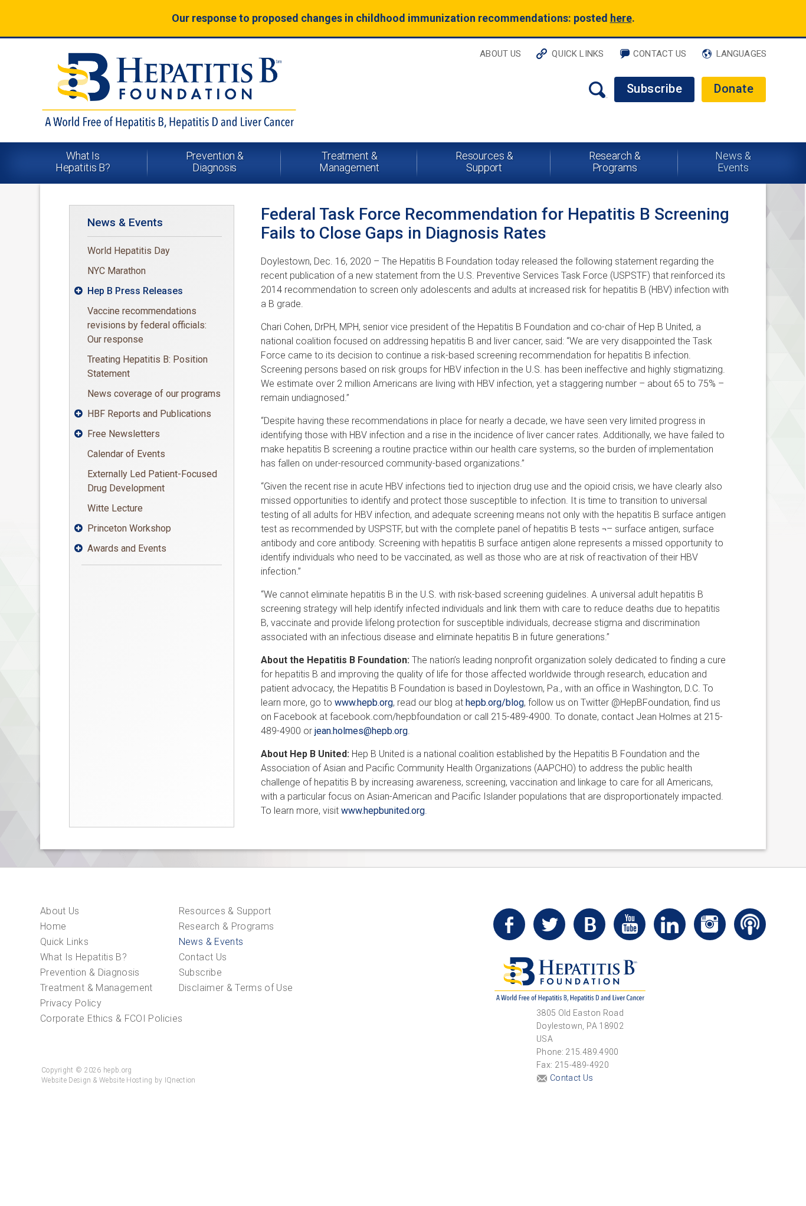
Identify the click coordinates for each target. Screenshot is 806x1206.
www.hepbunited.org (383, 810)
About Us (500, 53)
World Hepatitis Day (128, 250)
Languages (741, 53)
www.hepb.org (364, 702)
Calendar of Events (126, 453)
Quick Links (578, 53)
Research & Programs (615, 161)
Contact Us (660, 53)
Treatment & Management (349, 161)
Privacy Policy (70, 1003)
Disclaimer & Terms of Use (236, 987)
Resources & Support (484, 161)
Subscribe (655, 89)
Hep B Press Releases (135, 290)
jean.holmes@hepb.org (361, 730)
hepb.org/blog (495, 702)
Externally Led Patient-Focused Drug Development (152, 481)
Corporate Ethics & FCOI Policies (111, 1018)
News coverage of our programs (154, 393)
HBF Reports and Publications (149, 413)
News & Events (733, 161)
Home (53, 926)
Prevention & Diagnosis (215, 161)
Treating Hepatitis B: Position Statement (147, 366)
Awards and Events (126, 548)
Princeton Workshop (129, 528)
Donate (733, 89)
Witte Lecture (115, 508)
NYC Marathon (116, 270)
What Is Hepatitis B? (83, 161)
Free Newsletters (123, 433)
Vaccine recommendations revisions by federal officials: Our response (147, 325)
